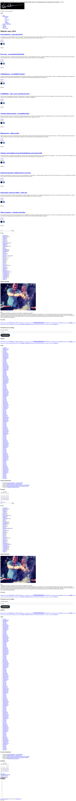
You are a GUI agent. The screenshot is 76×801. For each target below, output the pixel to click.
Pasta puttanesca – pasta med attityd (11, 34)
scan (18, 324)
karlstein (61, 322)
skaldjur (23, 324)
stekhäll (4, 268)
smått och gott (5, 265)
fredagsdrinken (5, 16)
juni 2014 (4, 449)
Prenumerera (5, 335)
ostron (5, 324)
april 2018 (5, 400)
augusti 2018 (5, 395)
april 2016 (5, 425)
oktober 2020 (5, 368)
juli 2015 (4, 435)
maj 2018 (4, 399)
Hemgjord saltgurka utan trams (13, 487)
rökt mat (4, 260)
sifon (20, 324)
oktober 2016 (5, 419)
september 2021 (6, 357)
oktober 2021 (5, 356)
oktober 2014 (5, 445)
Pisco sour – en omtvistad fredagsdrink (12, 54)
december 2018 (6, 391)
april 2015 (5, 438)
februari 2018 (5, 402)
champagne (11, 322)
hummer (53, 322)
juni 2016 (4, 423)
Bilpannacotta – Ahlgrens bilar (9, 133)
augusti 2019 (5, 383)
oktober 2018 (5, 393)
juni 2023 (4, 347)
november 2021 (6, 355)
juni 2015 (4, 436)
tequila (6, 21)
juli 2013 (4, 461)
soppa (4, 266)
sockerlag (27, 324)
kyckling (4, 253)
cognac (4, 239)
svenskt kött (41, 324)
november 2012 (6, 469)
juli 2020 (4, 371)
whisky (4, 279)
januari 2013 (5, 467)
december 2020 (6, 365)
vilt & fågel (5, 277)
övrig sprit (7, 19)
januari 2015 (5, 441)
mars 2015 (5, 439)
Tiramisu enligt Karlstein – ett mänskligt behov (14, 113)
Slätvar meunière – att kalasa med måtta (12, 212)
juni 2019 (4, 385)
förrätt (4, 25)
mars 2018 (5, 401)
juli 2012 (4, 473)
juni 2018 (4, 398)
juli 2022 (4, 350)
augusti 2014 (5, 447)
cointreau (23, 322)
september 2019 (6, 381)
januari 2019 (5, 390)
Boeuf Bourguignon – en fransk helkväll (15, 482)
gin (5, 18)
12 (3, 496)
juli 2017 (4, 409)
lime (71, 322)
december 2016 (6, 417)
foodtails (4, 243)
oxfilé (7, 324)
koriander (64, 322)
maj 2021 (4, 360)
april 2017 (5, 412)
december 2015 (6, 430)
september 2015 (6, 433)
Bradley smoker (3, 322)
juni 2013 (4, 462)
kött (3, 252)
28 (5, 499)
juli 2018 (4, 396)
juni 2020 (4, 372)
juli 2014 (4, 448)
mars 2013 (5, 465)
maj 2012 (4, 476)
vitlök (53, 324)
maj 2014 (4, 450)
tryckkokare (5, 272)
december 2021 (6, 354)
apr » (4, 502)
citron (17, 322)
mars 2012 (5, 478)
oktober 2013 (5, 457)
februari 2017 (5, 415)
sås (3, 263)
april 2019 (5, 387)
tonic (45, 324)
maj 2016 (4, 424)
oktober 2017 (5, 406)
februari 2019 (5, 389)
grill (3, 248)
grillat (51, 322)
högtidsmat (5, 249)
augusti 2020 (5, 370)
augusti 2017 (5, 408)
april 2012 (5, 477)
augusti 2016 (5, 421)
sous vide (4, 267)
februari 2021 (5, 363)
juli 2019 (4, 384)
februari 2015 (5, 440)
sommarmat (31, 324)
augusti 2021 (5, 358)
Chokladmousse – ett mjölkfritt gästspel (12, 74)
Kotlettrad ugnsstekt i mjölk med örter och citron (15, 173)
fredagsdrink (31, 322)
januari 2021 (5, 364)
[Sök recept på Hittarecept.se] (4, 777)
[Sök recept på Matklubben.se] (5, 774)
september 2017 (6, 407)
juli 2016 (4, 422)
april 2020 (5, 374)
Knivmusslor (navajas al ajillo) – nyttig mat (13, 192)
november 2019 (6, 379)
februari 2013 (5, 466)
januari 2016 (5, 429)
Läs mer (2, 39)
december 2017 (6, 404)
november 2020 (6, 366)
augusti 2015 (5, 434)
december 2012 (6, 468)
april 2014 (5, 451)
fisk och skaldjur (6, 242)
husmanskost (5, 250)
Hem (4, 15)
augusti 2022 (5, 349)
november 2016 (6, 418)
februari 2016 (5, 427)
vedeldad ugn (5, 275)
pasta (4, 258)
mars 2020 (5, 375)
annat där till (5, 236)
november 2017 (6, 405)
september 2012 (6, 471)
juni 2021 (4, 359)
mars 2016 (5, 426)
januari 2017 (5, 416)
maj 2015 (4, 437)
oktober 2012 (5, 470)
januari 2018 (5, 403)
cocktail (20, 322)
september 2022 (6, 348)
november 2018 (6, 392)
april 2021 (5, 361)
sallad (4, 262)
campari (7, 322)
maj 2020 (4, 373)
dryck (4, 240)
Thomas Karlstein (6, 271)
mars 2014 (5, 452)
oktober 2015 (5, 432)
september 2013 (6, 458)
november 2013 (6, 456)
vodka (6, 17)
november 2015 (6, 431)
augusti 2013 (5, 460)
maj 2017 (4, 411)
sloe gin (4, 264)
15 (7, 496)
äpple (57, 324)
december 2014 (6, 442)
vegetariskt (5, 276)
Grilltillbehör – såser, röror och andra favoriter (15, 93)
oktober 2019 (5, 380)
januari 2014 (5, 454)
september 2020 (6, 369)
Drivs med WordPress (4, 798)
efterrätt (4, 27)
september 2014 (6, 446)
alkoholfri (7, 22)
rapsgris (9, 324)
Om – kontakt (5, 28)
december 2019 (6, 378)
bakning (4, 237)
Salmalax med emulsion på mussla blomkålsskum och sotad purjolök (21, 153)
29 (7, 499)
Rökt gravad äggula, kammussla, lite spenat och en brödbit (18, 484)
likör (4, 254)
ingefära (57, 322)
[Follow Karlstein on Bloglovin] (4, 776)
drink (26, 322)
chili (15, 322)
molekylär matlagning (7, 23)
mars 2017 (5, 414)
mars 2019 (5, 388)
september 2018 (6, 394)
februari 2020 (5, 376)
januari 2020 (5, 377)
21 (5, 498)
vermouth (50, 324)
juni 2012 (4, 475)
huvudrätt (4, 26)
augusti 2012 (5, 472)
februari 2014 (5, 453)
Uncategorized (5, 273)
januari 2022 (5, 353)
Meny (2, 13)
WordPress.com (18, 798)
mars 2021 (5, 362)
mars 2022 (5, 351)
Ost (3, 256)
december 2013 (6, 455)
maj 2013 (4, 463)
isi (58, 322)
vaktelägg (47, 324)
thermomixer (5, 270)
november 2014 (6, 444)
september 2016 (6, 420)
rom (6, 20)
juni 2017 (4, 410)
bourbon (4, 238)
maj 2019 (4, 386)
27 (4, 499)
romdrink (14, 324)
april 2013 (5, 464)
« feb (1, 502)
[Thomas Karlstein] (18, 310)
